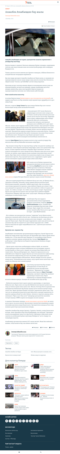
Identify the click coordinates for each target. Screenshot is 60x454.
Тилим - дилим (9, 447)
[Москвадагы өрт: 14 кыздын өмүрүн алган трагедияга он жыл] (35, 377)
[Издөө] (41, 452)
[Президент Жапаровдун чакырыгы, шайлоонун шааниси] (9, 387)
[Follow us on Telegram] (16, 421)
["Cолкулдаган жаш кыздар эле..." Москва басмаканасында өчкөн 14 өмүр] (35, 395)
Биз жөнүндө (8, 433)
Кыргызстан (17, 393)
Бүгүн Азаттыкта (44, 385)
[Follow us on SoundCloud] (23, 421)
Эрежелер (8, 436)
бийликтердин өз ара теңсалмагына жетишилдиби (35, 98)
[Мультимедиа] (19, 452)
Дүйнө (41, 364)
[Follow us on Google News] (20, 421)
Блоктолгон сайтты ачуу (11, 430)
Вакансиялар (34, 433)
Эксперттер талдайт (19, 385)
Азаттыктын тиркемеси (37, 430)
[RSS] (33, 421)
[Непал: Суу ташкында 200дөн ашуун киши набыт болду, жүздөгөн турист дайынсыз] (9, 406)
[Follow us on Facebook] (6, 421)
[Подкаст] (37, 421)
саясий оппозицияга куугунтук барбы (36, 301)
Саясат (7, 9)
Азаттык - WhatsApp (10, 438)
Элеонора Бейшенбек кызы (12, 15)
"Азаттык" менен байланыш (38, 436)
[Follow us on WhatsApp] (30, 421)
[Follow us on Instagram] (27, 421)
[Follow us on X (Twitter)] (10, 421)
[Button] (51, 22)
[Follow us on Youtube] (13, 421)
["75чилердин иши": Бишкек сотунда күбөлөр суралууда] (35, 387)
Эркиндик (42, 375)
